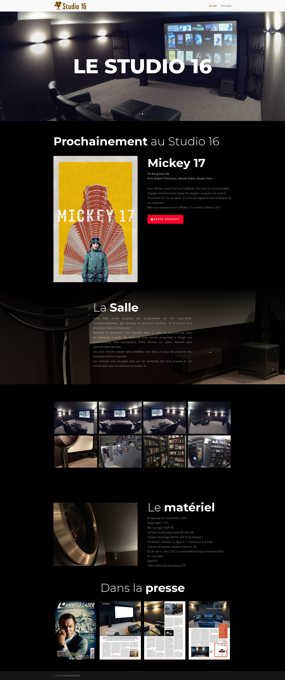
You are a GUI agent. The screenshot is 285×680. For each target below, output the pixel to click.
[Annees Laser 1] (75, 630)
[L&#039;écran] (75, 451)
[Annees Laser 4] (209, 630)
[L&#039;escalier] (120, 451)
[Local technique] (209, 451)
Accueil (213, 6)
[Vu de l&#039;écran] (209, 418)
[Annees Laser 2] (120, 630)
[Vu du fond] (75, 418)
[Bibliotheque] (164, 451)
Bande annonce (166, 219)
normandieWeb (71, 675)
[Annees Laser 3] (164, 630)
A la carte (226, 6)
